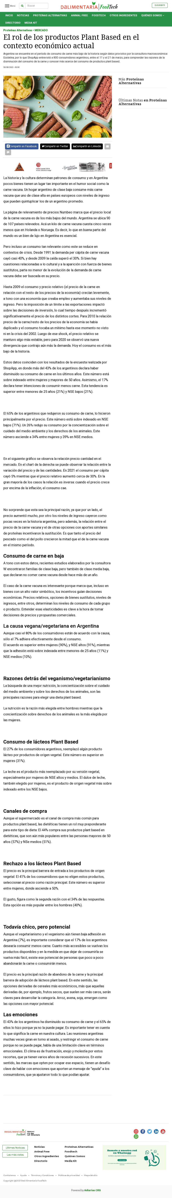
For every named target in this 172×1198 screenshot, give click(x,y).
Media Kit (31, 22)
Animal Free (79, 15)
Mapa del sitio (90, 1175)
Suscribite (160, 5)
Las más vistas (15, 1154)
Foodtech (99, 15)
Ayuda (23, 1175)
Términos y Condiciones (42, 1175)
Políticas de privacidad (69, 1175)
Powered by (86, 1190)
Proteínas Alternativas (50, 15)
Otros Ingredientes (123, 15)
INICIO (9, 15)
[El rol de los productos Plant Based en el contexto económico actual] (57, 107)
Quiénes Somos (152, 15)
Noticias (23, 15)
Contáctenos (9, 1175)
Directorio (12, 22)
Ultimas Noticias (15, 1147)
